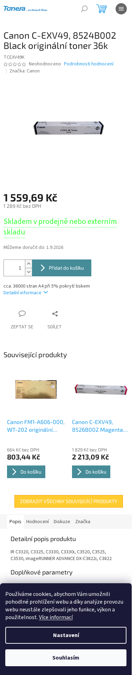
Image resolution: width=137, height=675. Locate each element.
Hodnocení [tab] (37, 521)
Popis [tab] (15, 521)
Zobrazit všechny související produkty (68, 501)
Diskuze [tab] (62, 521)
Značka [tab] (82, 521)
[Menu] (121, 9)
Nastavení (66, 635)
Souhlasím (65, 658)
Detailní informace (22, 292)
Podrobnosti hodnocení (88, 64)
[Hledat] (84, 9)
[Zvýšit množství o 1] (28, 264)
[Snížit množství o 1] (28, 272)
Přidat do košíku (66, 268)
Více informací (56, 617)
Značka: (24, 71)
